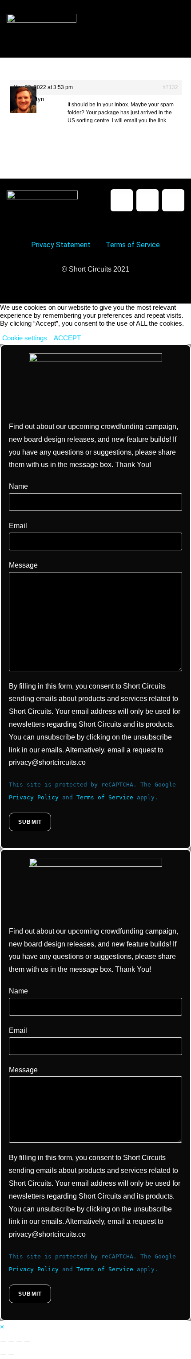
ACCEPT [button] (67, 338)
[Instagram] (173, 200)
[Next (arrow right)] (11, 1354)
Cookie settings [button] (24, 338)
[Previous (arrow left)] (3, 1354)
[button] (176, 28)
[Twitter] (147, 200)
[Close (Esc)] (27, 1342)
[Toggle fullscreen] (11, 1342)
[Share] (19, 1342)
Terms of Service (133, 245)
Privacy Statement (61, 245)
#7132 (170, 87)
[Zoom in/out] (3, 1342)
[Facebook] (122, 200)
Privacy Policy (34, 797)
